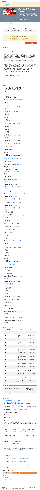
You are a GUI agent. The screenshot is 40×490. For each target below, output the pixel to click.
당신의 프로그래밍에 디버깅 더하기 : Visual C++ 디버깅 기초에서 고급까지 (19, 464)
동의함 (7, 5)
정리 (24, 99)
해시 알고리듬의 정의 (18, 150)
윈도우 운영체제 (7, 415)
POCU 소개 (16, 488)
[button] (7, 473)
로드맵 (20, 488)
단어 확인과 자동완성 (18, 193)
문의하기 (3, 488)
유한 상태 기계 (17, 311)
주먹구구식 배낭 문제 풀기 (19, 240)
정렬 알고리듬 (17, 135)
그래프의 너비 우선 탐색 (19, 276)
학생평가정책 (7, 477)
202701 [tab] (9, 25)
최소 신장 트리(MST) (18, 291)
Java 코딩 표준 (7, 455)
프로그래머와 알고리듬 (19, 99)
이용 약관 (12, 488)
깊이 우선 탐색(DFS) (18, 215)
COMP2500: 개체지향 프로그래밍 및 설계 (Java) (13, 400)
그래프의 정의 (17, 256)
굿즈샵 (23, 488)
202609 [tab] (5, 25)
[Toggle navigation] (36, 1)
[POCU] (4, 1)
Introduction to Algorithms (22, 461)
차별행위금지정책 (8, 479)
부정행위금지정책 (8, 480)
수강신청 (31, 43)
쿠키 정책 (14, 3)
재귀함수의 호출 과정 (18, 116)
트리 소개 (16, 179)
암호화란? (17, 164)
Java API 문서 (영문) (8, 454)
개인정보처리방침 (20, 3)
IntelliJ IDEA (7, 417)
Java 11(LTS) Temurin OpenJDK (11, 418)
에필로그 (22, 311)
